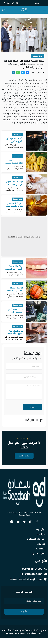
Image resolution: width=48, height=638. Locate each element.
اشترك (24, 612)
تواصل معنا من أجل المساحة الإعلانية (24, 236)
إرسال (32, 407)
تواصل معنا (24, 456)
